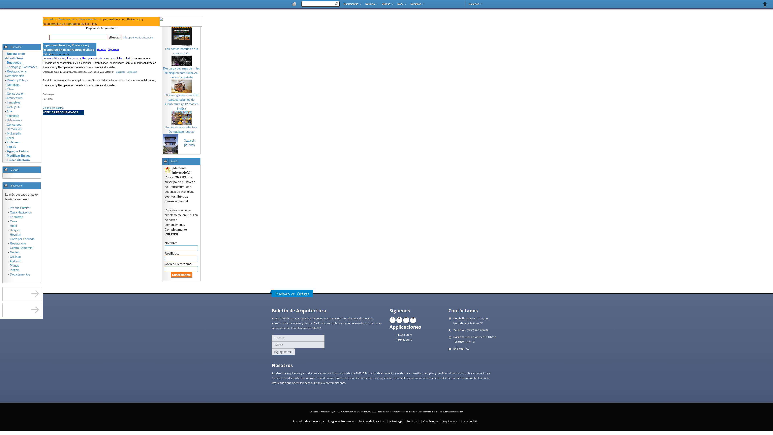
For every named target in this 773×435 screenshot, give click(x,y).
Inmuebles (14, 102)
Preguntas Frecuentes (341, 421)
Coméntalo (132, 72)
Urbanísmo (14, 120)
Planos (14, 265)
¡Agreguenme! (283, 352)
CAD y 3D (13, 107)
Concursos (14, 124)
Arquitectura (449, 421)
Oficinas (15, 256)
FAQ (467, 348)
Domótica (13, 84)
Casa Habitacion (21, 212)
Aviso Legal (396, 421)
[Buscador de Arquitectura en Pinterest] (413, 320)
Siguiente (113, 49)
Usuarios (474, 4)
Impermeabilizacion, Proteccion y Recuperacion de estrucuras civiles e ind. (87, 58)
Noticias (370, 4)
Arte (9, 111)
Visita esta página (53, 107)
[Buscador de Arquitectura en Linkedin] (406, 320)
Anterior (101, 49)
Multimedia (14, 133)
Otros (10, 89)
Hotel (13, 225)
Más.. (400, 4)
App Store (406, 335)
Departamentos (20, 274)
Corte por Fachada (22, 239)
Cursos (386, 4)
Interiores (13, 115)
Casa (13, 221)
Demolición (14, 129)
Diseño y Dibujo (17, 80)
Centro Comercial (21, 248)
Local (10, 138)
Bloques (15, 230)
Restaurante (18, 243)
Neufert (15, 252)
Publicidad (413, 421)
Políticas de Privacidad (372, 421)
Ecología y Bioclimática (22, 67)
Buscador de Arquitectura (308, 421)
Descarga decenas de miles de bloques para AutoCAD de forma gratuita (181, 73)
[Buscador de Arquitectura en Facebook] (393, 320)
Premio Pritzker (20, 208)
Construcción (15, 93)
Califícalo (120, 72)
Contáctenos (430, 421)
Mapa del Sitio (469, 421)
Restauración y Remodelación (77, 19)
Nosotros (415, 4)
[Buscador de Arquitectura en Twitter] (399, 320)
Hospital (15, 234)
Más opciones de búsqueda (138, 37)
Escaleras (16, 217)
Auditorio (15, 261)
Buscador (49, 19)
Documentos (351, 4)
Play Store (406, 339)
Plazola (15, 270)
